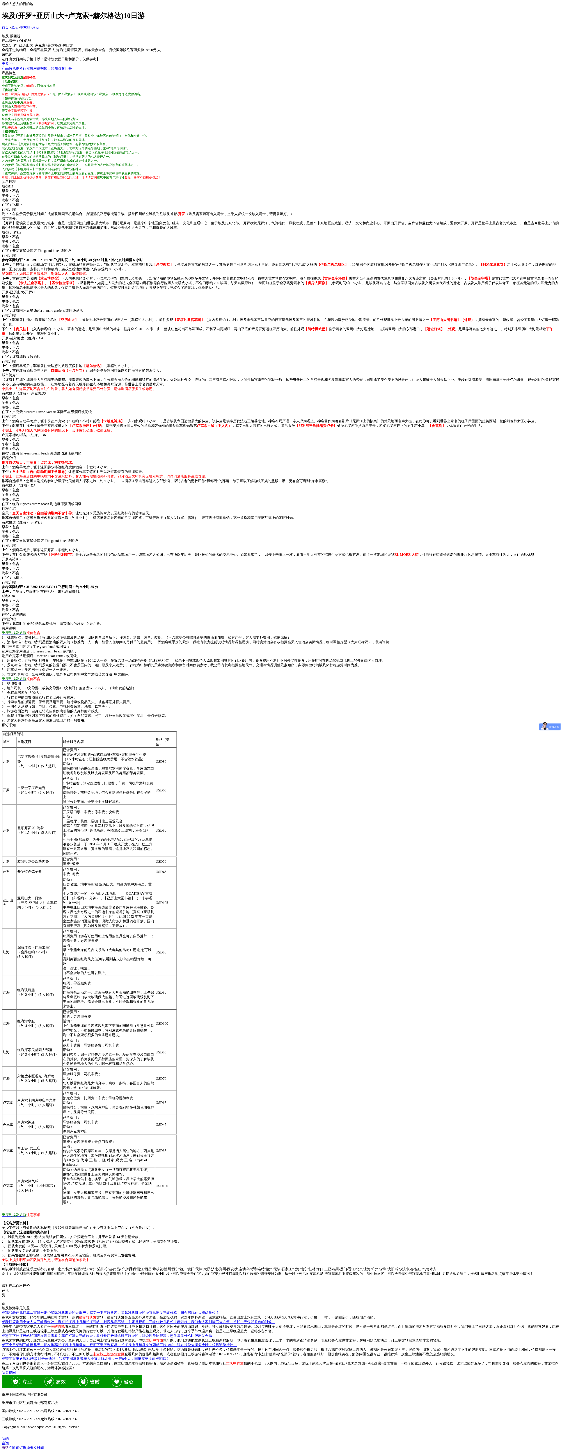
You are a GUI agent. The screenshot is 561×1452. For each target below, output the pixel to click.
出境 (14, 27)
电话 (5, 1448)
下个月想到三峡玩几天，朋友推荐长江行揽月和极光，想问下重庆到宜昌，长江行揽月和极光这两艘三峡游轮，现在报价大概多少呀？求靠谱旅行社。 (119, 1345)
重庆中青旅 (154, 1340)
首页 (5, 27)
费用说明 (37, 68)
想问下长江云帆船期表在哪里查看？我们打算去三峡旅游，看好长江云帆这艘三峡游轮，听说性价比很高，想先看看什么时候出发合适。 (109, 1336)
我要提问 (9, 1372)
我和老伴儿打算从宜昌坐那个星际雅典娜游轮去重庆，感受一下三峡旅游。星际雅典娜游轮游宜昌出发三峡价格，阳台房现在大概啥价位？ (110, 1313)
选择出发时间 (26, 1448)
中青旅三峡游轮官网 (108, 1354)
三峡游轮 (58, 1326)
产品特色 (9, 68)
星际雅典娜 (87, 1317)
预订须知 (51, 68)
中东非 (25, 27)
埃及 (35, 27)
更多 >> (8, 64)
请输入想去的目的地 (17, 4)
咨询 (5, 1443)
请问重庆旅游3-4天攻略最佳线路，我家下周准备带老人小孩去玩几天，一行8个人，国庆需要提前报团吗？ (85, 1359)
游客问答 (65, 68)
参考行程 (23, 68)
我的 (5, 1438)
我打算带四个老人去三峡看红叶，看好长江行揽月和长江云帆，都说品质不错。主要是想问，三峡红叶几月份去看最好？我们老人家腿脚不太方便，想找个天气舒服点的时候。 (138, 1322)
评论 (5, 1290)
